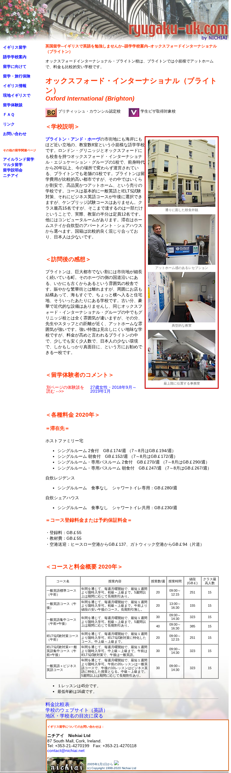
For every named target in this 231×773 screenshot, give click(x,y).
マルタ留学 (13, 164)
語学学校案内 (14, 57)
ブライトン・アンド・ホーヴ (72, 139)
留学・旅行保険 (16, 76)
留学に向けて (14, 66)
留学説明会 (13, 170)
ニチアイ (11, 175)
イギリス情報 (14, 85)
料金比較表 (57, 704)
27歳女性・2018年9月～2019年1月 (113, 389)
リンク (9, 124)
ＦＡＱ (8, 114)
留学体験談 (13, 105)
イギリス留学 (14, 47)
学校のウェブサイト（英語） (76, 710)
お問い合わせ (14, 133)
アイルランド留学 (18, 159)
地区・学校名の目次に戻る (74, 715)
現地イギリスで (16, 95)
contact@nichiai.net (66, 750)
